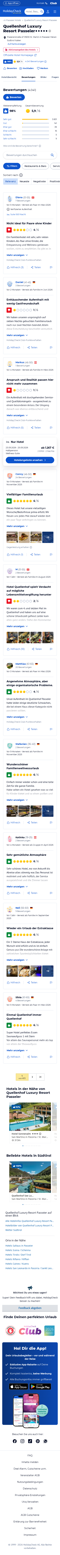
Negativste (39, 181)
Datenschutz (30, 1488)
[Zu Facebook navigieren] (14, 1441)
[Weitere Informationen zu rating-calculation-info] (40, 146)
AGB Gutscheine (30, 1515)
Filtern (13, 166)
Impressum (30, 1534)
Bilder (43, 77)
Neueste (24, 181)
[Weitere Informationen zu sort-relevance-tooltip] (21, 175)
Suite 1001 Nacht (18, 214)
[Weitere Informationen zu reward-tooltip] (31, 547)
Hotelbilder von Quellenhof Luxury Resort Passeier (30, 1225)
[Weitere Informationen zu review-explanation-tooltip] (45, 61)
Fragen (55, 77)
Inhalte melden (30, 1462)
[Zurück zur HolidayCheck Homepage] (12, 12)
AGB (30, 1508)
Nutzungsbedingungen (30, 1481)
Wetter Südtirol (13, 1230)
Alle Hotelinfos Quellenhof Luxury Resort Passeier (30, 1220)
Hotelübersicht (8, 77)
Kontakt (40, 3)
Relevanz (10, 181)
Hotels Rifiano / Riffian (17, 1259)
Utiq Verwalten (30, 1501)
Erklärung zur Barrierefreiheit (30, 1521)
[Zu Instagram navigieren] (22, 1441)
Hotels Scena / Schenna (18, 1250)
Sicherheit (30, 1528)
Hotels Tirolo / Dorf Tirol (18, 1254)
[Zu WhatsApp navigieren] (45, 1441)
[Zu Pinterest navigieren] (37, 1441)
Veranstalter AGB (30, 1475)
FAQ (30, 1455)
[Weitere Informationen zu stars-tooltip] (49, 31)
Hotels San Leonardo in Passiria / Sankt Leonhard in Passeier (30, 1268)
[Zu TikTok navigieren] (30, 1441)
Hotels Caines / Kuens (17, 1263)
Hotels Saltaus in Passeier (19, 1245)
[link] (48, 11)
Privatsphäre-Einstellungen (30, 1495)
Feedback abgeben (30, 1308)
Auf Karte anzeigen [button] (17, 44)
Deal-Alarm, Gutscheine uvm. (30, 1468)
